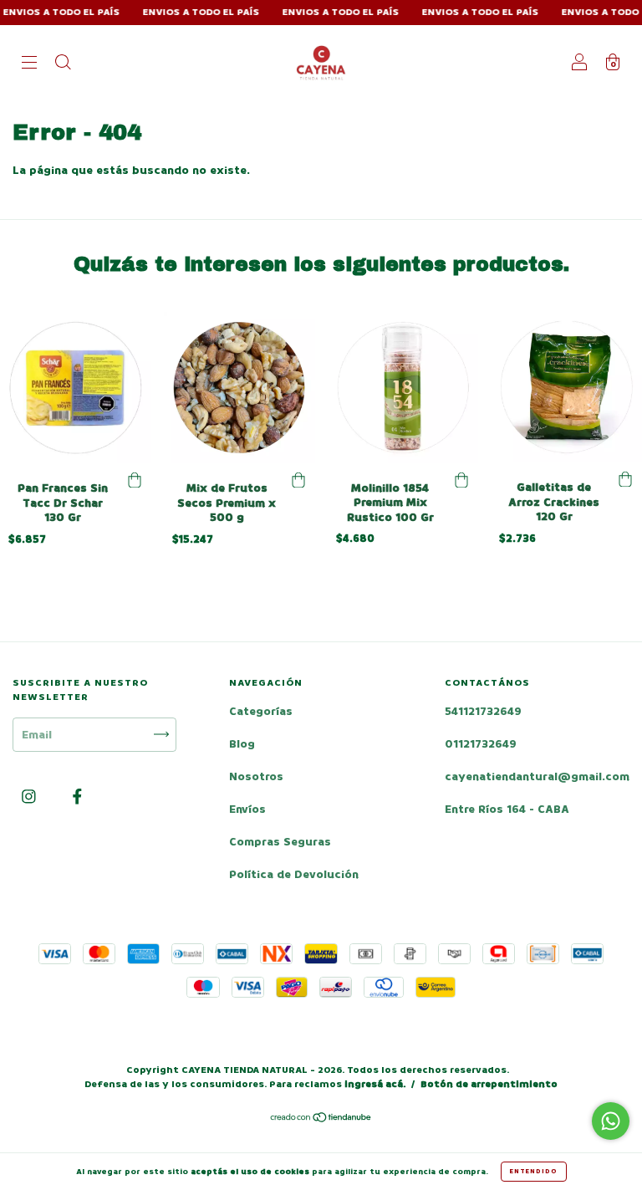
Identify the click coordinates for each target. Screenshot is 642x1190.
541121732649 (483, 711)
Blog (242, 744)
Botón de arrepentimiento (489, 1084)
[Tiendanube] (321, 1119)
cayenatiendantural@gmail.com (537, 776)
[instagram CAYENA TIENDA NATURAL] (30, 796)
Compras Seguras (280, 842)
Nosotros (256, 776)
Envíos (247, 809)
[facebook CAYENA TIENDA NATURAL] (77, 796)
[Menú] (29, 64)
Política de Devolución (294, 874)
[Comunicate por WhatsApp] (610, 1121)
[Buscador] (62, 64)
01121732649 (481, 744)
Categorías (261, 711)
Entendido (534, 1171)
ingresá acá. (374, 1084)
